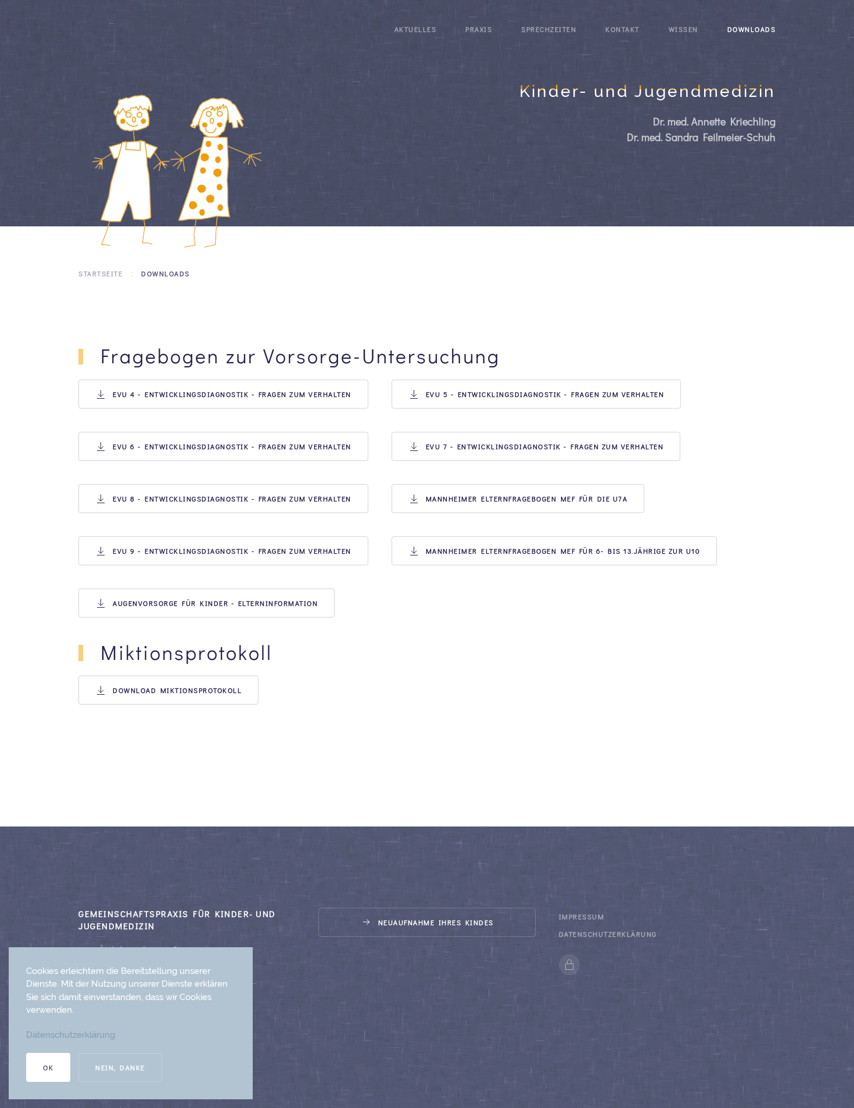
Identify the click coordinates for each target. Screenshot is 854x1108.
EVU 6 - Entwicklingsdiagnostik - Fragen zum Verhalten (232, 446)
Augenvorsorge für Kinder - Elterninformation (215, 603)
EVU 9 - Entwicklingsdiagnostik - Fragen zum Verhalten (232, 550)
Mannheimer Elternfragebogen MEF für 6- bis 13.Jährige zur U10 (563, 550)
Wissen (683, 29)
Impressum (582, 916)
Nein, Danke (120, 1067)
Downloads (751, 29)
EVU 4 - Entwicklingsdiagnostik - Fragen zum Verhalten (232, 394)
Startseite (100, 273)
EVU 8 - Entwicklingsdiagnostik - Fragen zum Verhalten (232, 498)
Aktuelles (415, 29)
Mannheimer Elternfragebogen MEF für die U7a (527, 498)
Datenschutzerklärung (608, 934)
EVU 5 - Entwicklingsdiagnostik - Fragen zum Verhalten (545, 394)
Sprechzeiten (548, 29)
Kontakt (622, 29)
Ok (48, 1067)
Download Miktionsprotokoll (177, 690)
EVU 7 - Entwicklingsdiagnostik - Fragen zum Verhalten (545, 446)
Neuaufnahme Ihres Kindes (436, 922)
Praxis (478, 29)
